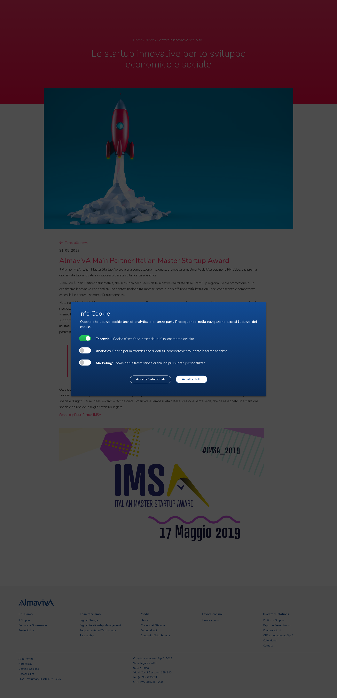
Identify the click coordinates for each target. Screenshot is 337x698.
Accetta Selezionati (150, 379)
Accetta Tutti (191, 379)
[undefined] (85, 338)
